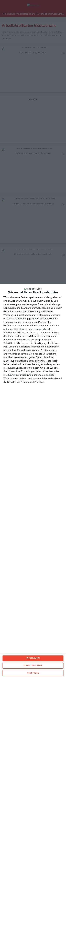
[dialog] (33, 615)
